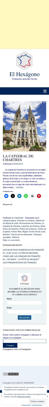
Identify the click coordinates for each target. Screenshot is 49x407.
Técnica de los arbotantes (21, 234)
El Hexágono (25, 74)
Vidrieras (15, 237)
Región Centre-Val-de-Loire (33, 231)
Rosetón (6, 234)
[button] (24, 91)
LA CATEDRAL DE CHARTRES (18, 157)
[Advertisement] (24, 24)
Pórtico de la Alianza (28, 228)
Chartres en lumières (25, 220)
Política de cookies (23, 396)
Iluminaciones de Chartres (30, 223)
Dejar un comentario (11, 240)
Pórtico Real (16, 231)
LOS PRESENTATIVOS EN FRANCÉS (19, 262)
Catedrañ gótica (9, 220)
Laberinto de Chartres (30, 226)
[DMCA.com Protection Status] (11, 375)
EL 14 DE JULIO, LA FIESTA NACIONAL (20, 252)
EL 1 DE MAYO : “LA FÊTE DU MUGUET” (21, 259)
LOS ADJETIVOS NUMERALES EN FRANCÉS (23, 249)
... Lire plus (18, 187)
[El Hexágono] (24, 60)
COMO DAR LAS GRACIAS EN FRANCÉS (21, 256)
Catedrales (18, 217)
